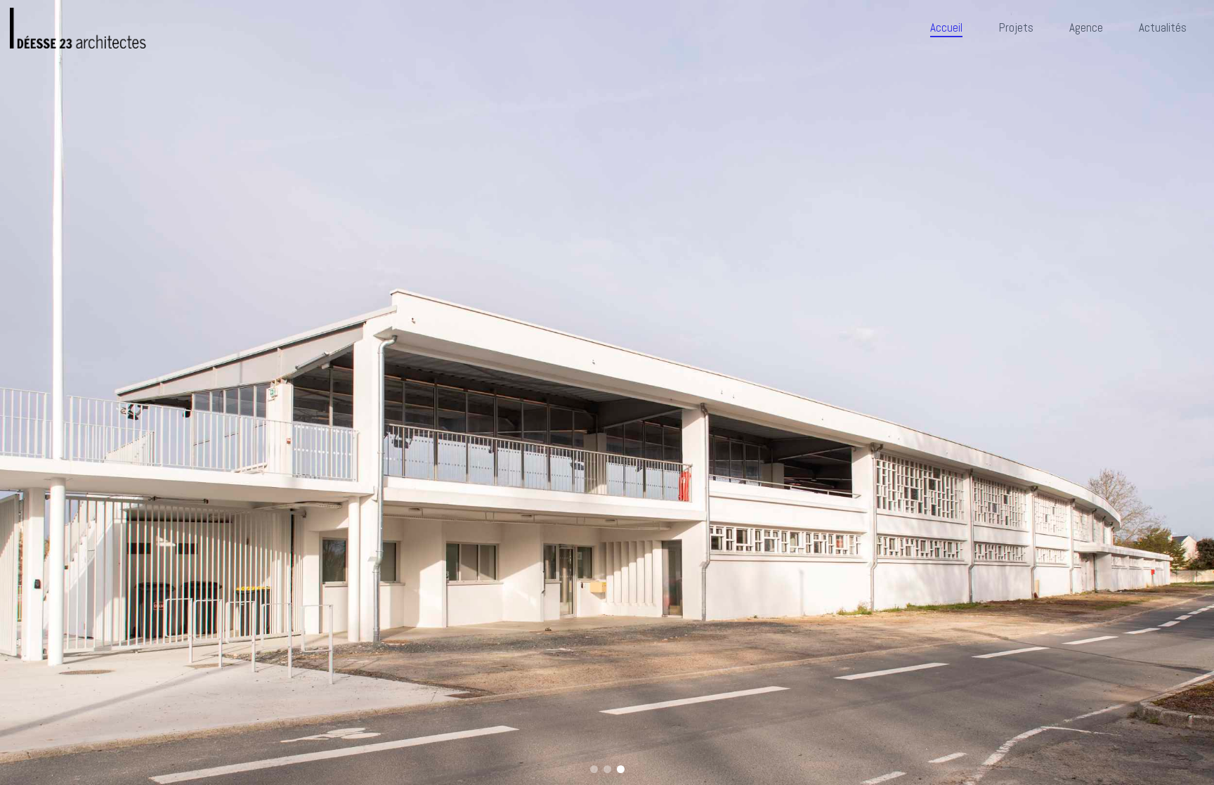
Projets (1016, 27)
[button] (594, 769)
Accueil (946, 27)
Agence (1086, 27)
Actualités (1163, 27)
